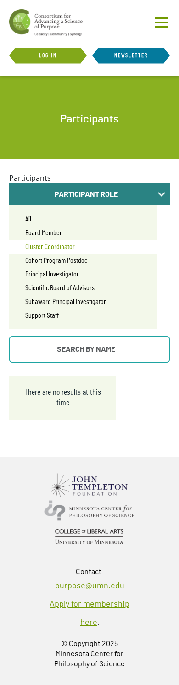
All (28, 219)
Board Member (43, 233)
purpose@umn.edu (89, 586)
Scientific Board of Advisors (60, 288)
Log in (48, 55)
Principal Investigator (52, 274)
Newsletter (131, 55)
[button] (89, 194)
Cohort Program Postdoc (56, 260)
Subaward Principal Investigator (65, 301)
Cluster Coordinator (50, 246)
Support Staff (42, 315)
